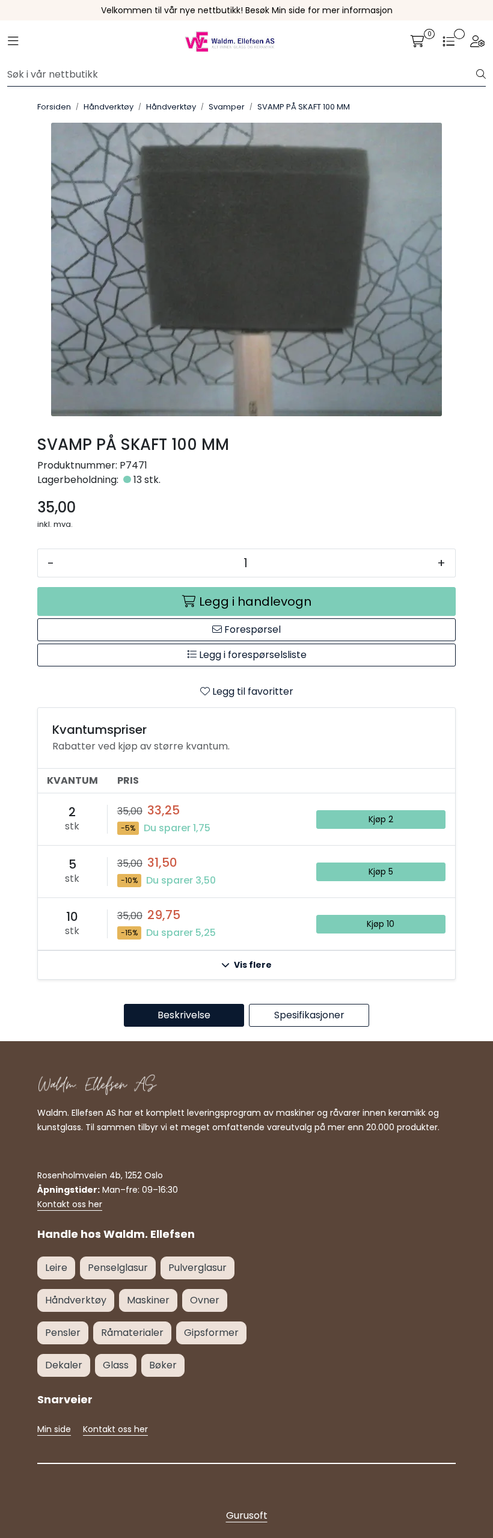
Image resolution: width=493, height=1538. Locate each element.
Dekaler (63, 1365)
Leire (56, 1268)
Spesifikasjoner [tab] (309, 1015)
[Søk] (481, 75)
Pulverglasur (197, 1268)
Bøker (163, 1365)
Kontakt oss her (69, 1204)
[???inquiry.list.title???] (448, 41)
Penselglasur (118, 1268)
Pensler (63, 1333)
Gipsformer (211, 1333)
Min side (54, 1429)
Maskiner (148, 1300)
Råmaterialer (132, 1333)
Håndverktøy (75, 1300)
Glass (116, 1365)
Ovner (204, 1300)
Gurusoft (247, 1515)
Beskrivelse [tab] (184, 1015)
